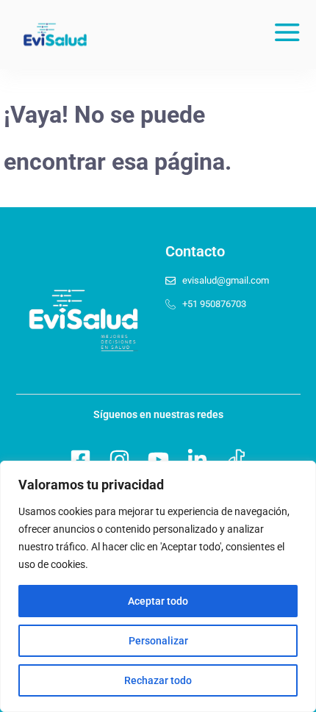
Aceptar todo (158, 601)
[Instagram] (119, 459)
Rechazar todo (158, 680)
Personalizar (158, 641)
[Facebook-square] (80, 459)
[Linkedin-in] (197, 459)
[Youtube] (158, 459)
